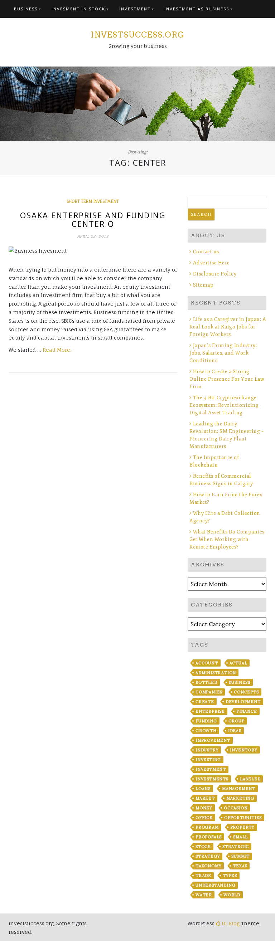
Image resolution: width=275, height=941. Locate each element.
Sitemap (203, 285)
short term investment (93, 201)
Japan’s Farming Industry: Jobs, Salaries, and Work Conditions (223, 353)
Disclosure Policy (214, 274)
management (238, 788)
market (205, 798)
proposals (209, 836)
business (239, 682)
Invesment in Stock (78, 8)
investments (212, 778)
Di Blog (230, 923)
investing (208, 759)
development (243, 701)
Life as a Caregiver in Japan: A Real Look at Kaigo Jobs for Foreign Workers (227, 326)
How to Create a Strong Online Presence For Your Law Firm (226, 379)
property (242, 827)
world (231, 894)
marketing (240, 798)
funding (206, 720)
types (230, 875)
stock (203, 846)
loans (203, 788)
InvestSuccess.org (137, 34)
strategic (235, 846)
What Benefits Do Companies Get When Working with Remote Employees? (227, 539)
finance (246, 711)
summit (240, 856)
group (236, 720)
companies (209, 691)
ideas (234, 730)
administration (216, 672)
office (204, 817)
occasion (235, 807)
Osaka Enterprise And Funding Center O (93, 219)
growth (206, 730)
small (240, 836)
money (204, 807)
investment (211, 769)
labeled (250, 778)
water (204, 894)
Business (26, 8)
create (205, 701)
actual (238, 662)
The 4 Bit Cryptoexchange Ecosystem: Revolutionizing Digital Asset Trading (224, 405)
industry (207, 749)
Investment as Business (196, 8)
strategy (208, 856)
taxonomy (208, 865)
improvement (213, 740)
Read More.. (57, 350)
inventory (243, 749)
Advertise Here (211, 263)
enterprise (210, 711)
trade (203, 875)
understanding (215, 885)
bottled (206, 682)
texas (240, 865)
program (207, 827)
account (207, 662)
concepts (246, 691)
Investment (135, 8)
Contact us (206, 252)
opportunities (243, 817)
